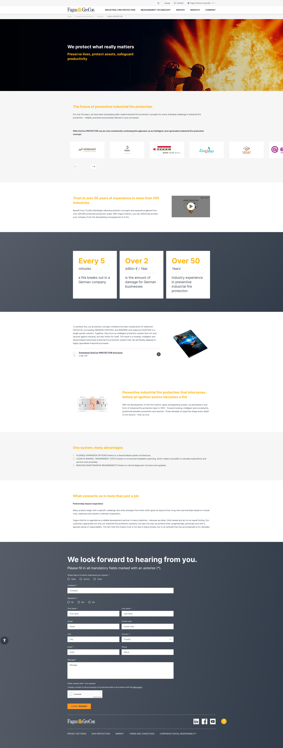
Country (126, 634)
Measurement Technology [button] (156, 10)
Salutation (72, 598)
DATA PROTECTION (101, 734)
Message (71, 660)
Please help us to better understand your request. (88, 575)
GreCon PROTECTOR (115, 16)
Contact (180, 3)
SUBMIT (79, 706)
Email (70, 647)
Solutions (100, 16)
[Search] (158, 3)
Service (180, 10)
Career (167, 3)
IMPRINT (120, 734)
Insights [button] (195, 10)
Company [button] (210, 10)
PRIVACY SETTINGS (76, 734)
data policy (137, 687)
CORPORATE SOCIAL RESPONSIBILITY (178, 734)
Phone (124, 647)
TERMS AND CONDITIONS (141, 734)
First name (72, 608)
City (69, 634)
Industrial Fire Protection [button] (120, 10)
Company (72, 585)
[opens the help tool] (4, 640)
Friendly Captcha (97, 697)
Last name (126, 608)
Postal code (126, 621)
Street (70, 621)
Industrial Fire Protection (84, 16)
